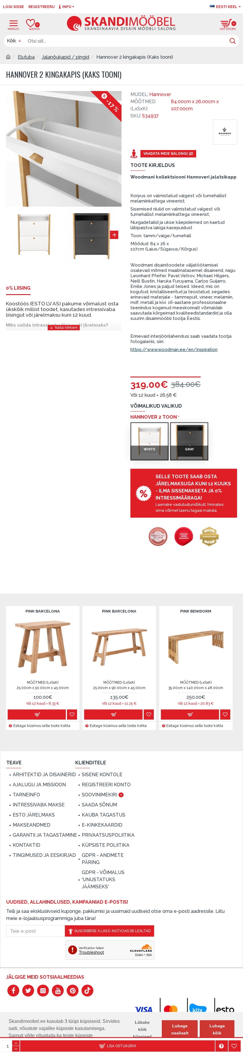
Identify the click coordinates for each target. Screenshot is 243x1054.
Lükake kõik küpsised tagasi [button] (142, 1033)
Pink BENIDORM (195, 611)
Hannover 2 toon (153, 417)
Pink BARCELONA (42, 611)
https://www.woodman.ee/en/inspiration (174, 349)
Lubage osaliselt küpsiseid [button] (180, 1032)
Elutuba (26, 57)
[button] (10, 234)
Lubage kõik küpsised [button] (217, 1032)
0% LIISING (18, 288)
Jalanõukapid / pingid (65, 57)
